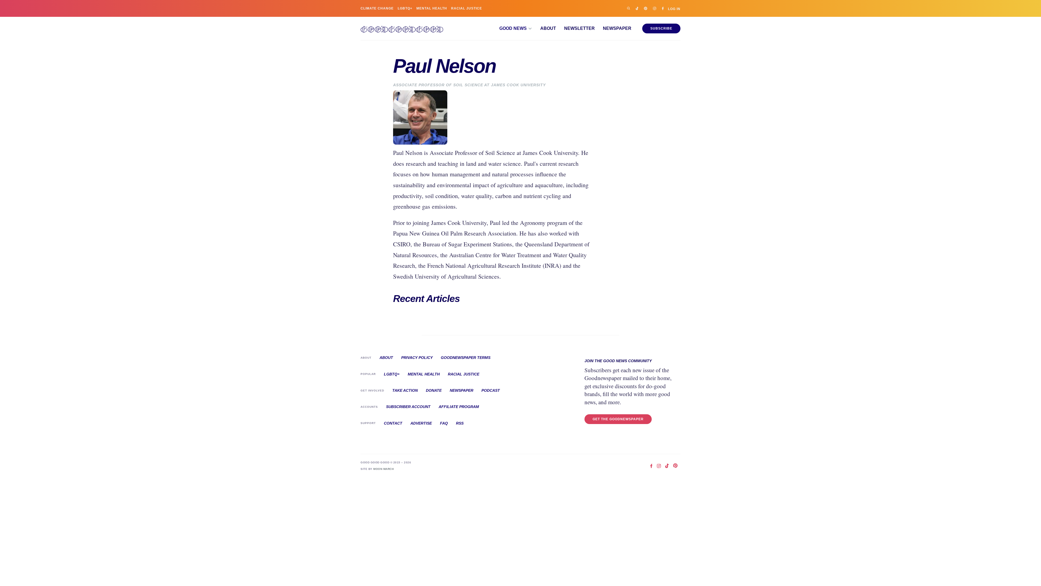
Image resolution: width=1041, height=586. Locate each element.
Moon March (383, 468)
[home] (402, 28)
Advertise (421, 423)
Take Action (405, 390)
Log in (674, 9)
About (548, 28)
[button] (515, 28)
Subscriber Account (408, 407)
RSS (460, 423)
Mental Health (431, 8)
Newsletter (579, 28)
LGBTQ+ (405, 8)
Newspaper (617, 28)
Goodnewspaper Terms (465, 357)
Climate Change (377, 8)
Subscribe (661, 28)
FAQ (444, 423)
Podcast (490, 390)
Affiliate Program (459, 407)
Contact (393, 423)
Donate (434, 390)
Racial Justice (466, 8)
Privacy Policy (417, 357)
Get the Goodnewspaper (618, 419)
